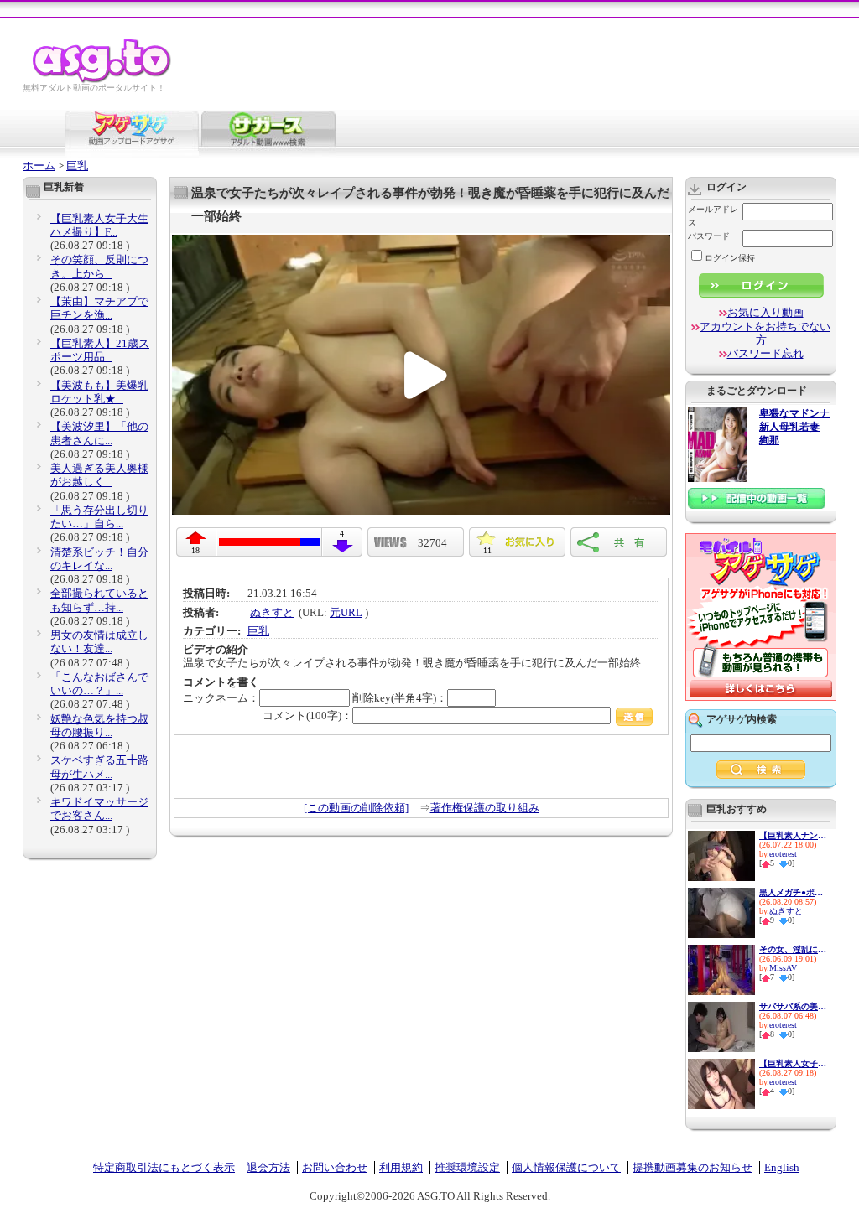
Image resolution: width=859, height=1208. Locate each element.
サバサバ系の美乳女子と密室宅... (792, 1006)
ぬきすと (272, 612)
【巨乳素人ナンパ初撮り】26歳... (792, 835)
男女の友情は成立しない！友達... (99, 642)
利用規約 (401, 1167)
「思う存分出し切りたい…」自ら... (99, 517)
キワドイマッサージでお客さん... (99, 809)
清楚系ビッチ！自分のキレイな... (99, 559)
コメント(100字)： (307, 715)
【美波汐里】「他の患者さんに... (99, 433)
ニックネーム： (221, 698)
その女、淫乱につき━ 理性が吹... (792, 949)
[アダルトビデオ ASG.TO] (103, 80)
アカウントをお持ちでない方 (765, 333)
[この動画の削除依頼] (356, 807)
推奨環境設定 (467, 1167)
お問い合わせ (334, 1167)
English (781, 1167)
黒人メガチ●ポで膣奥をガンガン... (792, 892)
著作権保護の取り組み (484, 807)
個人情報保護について (566, 1167)
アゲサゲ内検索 (741, 719)
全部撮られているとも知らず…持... (99, 600)
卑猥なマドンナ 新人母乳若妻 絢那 (794, 427)
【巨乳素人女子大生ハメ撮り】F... (99, 225)
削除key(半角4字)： (399, 698)
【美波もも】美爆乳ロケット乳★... (99, 392)
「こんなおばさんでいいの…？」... (99, 684)
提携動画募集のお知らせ (692, 1167)
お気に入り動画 (765, 312)
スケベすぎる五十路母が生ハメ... (99, 767)
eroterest (783, 853)
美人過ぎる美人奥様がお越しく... (99, 475)
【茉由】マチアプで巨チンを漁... (99, 308)
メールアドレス (713, 216)
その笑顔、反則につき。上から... (99, 266)
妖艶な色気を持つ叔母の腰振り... (99, 726)
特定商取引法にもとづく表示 (164, 1167)
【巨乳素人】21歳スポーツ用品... (99, 350)
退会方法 (268, 1167)
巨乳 (77, 165)
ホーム (39, 165)
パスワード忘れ (765, 353)
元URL (346, 612)
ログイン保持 (730, 257)
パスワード (709, 236)
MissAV (783, 967)
